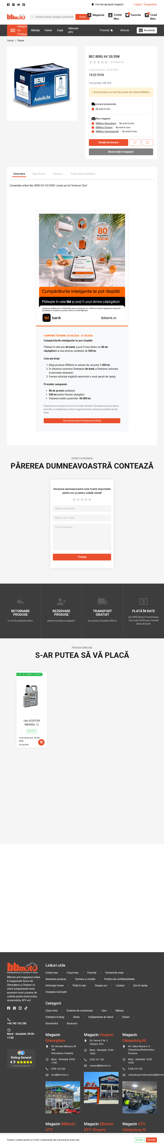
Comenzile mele (114, 972)
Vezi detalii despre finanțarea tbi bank (82, 420)
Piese (20, 40)
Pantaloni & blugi (54, 1017)
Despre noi (101, 985)
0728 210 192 (135, 1069)
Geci (104, 1010)
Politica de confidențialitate (119, 979)
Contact (120, 985)
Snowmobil (51, 1023)
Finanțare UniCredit (56, 991)
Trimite (82, 557)
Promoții (104, 30)
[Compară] (147, 142)
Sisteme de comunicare (79, 1010)
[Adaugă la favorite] (135, 142)
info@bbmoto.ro (60, 1074)
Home (10, 40)
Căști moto (51, 1010)
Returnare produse (55, 979)
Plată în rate (79, 985)
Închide (139, 1140)
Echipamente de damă (100, 1017)
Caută (82, 17)
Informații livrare (54, 985)
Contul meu (51, 972)
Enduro (126, 1017)
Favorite (91, 972)
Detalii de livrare (108, 142)
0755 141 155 (97, 1059)
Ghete (76, 1017)
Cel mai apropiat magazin (109, 4)
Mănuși (119, 1010)
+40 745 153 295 (16, 1023)
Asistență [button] (149, 30)
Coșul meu (72, 972)
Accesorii (72, 1023)
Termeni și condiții (85, 979)
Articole (124, 30)
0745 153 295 (58, 1069)
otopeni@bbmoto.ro (100, 1065)
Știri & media (140, 985)
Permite (151, 1140)
